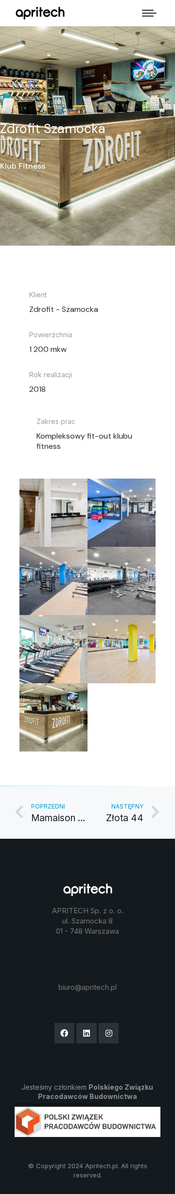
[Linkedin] (86, 1033)
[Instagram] (109, 1033)
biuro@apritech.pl (87, 987)
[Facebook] (64, 1033)
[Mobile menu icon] (149, 13)
